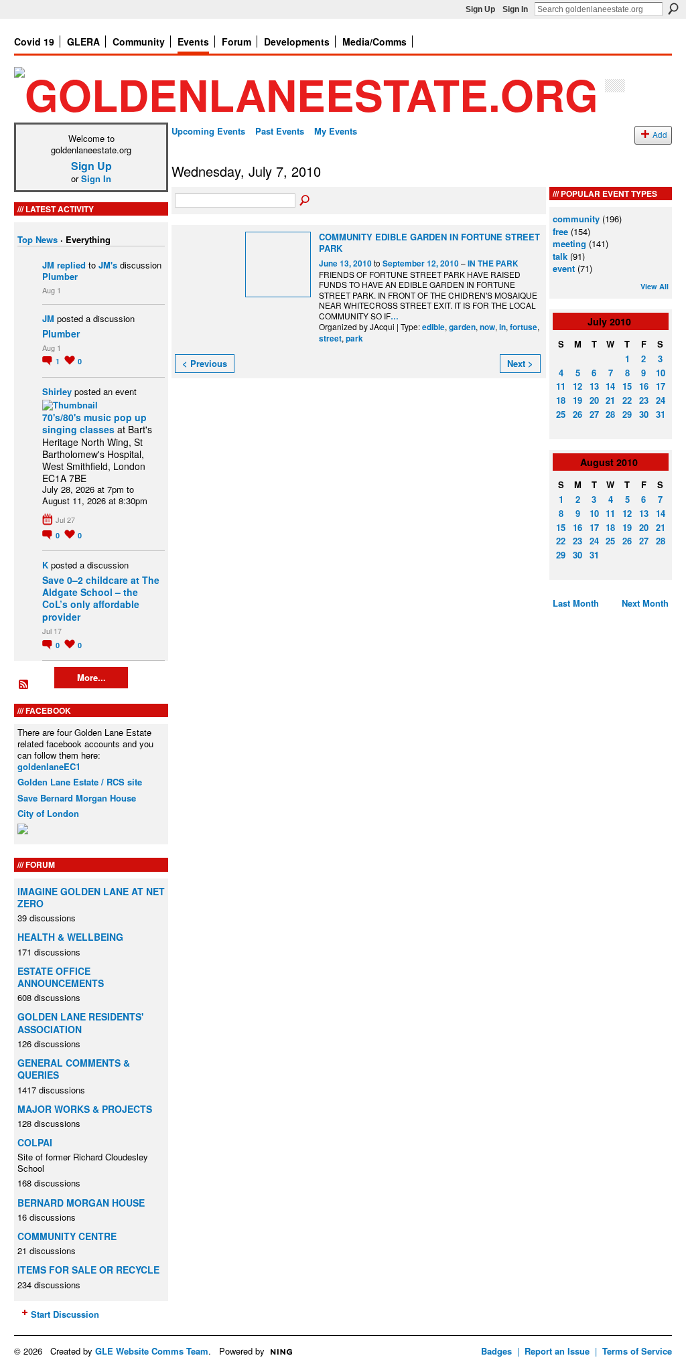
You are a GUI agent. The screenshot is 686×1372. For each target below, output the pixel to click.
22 (627, 400)
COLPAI (34, 1142)
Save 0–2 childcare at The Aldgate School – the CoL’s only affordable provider (100, 598)
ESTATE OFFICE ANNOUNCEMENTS (60, 977)
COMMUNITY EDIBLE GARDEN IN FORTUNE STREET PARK (429, 242)
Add (660, 134)
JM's (107, 264)
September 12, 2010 (421, 263)
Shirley (57, 391)
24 (660, 400)
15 (627, 386)
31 (660, 414)
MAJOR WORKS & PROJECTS (84, 1109)
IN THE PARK (493, 263)
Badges (496, 1351)
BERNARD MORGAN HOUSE (81, 1202)
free (560, 231)
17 (660, 386)
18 (560, 400)
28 (610, 414)
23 (643, 400)
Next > (520, 363)
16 (643, 386)
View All (654, 286)
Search (673, 9)
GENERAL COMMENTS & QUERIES (73, 1068)
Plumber (60, 276)
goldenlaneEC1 (48, 766)
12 (577, 386)
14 (610, 386)
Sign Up (480, 9)
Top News (37, 239)
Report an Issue (557, 1351)
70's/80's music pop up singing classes (94, 423)
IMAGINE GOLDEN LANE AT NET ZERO (91, 897)
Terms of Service (637, 1351)
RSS (24, 685)
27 (594, 414)
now (487, 327)
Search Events (305, 201)
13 (594, 386)
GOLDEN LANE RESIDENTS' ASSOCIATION (80, 1022)
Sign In (515, 9)
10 (660, 372)
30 (643, 414)
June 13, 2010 (345, 263)
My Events (335, 131)
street (330, 338)
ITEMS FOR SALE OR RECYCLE (88, 1269)
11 (560, 386)
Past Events (279, 131)
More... (91, 677)
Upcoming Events (208, 131)
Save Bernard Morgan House (76, 797)
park (354, 338)
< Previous (204, 363)
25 (560, 414)
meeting (569, 243)
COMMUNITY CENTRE (67, 1236)
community (576, 218)
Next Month (645, 603)
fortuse (523, 327)
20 (594, 400)
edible (433, 327)
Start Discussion (65, 1314)
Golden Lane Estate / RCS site (79, 781)
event (564, 268)
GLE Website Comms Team (151, 1351)
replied (71, 264)
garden (462, 327)
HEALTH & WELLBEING (70, 936)
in (502, 327)
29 (627, 414)
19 (577, 400)
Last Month (576, 603)
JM (48, 264)
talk (560, 256)
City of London (48, 813)
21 (610, 400)
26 (577, 414)
